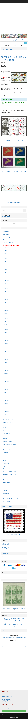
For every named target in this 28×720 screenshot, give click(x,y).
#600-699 (5, 264)
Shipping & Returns (6, 544)
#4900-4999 (6, 381)
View (14, 642)
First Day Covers (6, 433)
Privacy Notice (5, 546)
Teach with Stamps (6, 543)
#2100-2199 (6, 305)
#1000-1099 (6, 275)
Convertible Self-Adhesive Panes (9, 419)
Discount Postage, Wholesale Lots (10, 425)
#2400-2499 (6, 313)
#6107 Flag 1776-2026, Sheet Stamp (14, 534)
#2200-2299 (6, 307)
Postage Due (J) (6, 460)
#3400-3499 (6, 340)
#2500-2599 (6, 316)
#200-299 (5, 253)
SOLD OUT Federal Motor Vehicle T (10, 498)
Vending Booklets (6, 501)
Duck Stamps (5, 427)
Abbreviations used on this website (9, 694)
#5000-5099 (6, 384)
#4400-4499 (6, 367)
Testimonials (4, 630)
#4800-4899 (6, 378)
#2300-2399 (6, 310)
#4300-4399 (6, 365)
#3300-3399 (6, 337)
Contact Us (4, 548)
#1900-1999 (6, 299)
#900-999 (5, 272)
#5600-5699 (6, 400)
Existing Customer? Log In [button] (14, 710)
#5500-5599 (6, 397)
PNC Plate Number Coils (8, 457)
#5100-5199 (6, 387)
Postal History (6, 463)
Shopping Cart (5, 553)
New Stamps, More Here (7, 506)
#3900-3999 (6, 354)
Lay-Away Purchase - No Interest (8, 697)
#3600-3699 (6, 346)
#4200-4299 (6, 362)
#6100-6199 (6, 414)
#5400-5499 (6, 395)
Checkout (17, 45)
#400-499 (5, 258)
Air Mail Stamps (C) (7, 231)
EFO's (4, 430)
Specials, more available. (7, 580)
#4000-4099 (6, 357)
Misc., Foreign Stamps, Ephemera (10, 444)
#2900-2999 (6, 327)
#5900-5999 (6, 408)
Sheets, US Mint (6, 477)
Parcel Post (5, 452)
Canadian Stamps (6, 237)
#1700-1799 (6, 294)
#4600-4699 (6, 373)
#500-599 (5, 261)
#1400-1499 (6, 286)
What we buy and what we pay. (8, 701)
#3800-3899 (6, 351)
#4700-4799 (6, 376)
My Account (23, 45)
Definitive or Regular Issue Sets (9, 422)
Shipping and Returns (6, 700)
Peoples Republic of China (8, 449)
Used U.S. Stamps (7, 496)
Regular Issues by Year (8, 487)
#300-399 (5, 256)
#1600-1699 (6, 291)
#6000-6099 (6, 411)
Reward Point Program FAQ (7, 699)
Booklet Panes (6, 234)
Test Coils (5, 490)
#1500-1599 (6, 288)
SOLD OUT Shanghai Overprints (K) (10, 471)
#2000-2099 (6, 302)
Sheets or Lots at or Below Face (9, 474)
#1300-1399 (6, 283)
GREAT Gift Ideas (6, 438)
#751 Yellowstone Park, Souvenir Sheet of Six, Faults (14, 608)
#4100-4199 (6, 359)
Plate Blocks (5, 455)
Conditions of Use (5, 547)
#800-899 (5, 269)
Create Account (5, 706)
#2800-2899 (6, 324)
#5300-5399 (6, 392)
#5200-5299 (6, 389)
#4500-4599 (6, 370)
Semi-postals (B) (6, 468)
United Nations (6, 493)
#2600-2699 (6, 318)
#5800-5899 (6, 406)
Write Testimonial (14, 648)
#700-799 (5, 266)
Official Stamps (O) (7, 447)
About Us (3, 695)
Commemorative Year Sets (8, 417)
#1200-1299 (6, 280)
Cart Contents (9, 45)
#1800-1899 (6, 297)
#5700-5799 (6, 403)
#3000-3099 (6, 329)
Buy (5, 95)
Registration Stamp (7, 466)
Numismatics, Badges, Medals (9, 441)
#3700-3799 (6, 348)
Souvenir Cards (6, 479)
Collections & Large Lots (8, 242)
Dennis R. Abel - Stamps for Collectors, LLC (18, 714)
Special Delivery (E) (7, 482)
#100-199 (5, 250)
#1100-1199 (6, 277)
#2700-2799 (6, 321)
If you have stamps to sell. (7, 696)
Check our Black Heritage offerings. (10, 39)
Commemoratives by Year (8, 485)
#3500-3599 (6, 343)
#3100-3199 (6, 332)
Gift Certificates (6, 436)
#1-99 (4, 247)
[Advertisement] (14, 19)
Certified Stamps (6, 239)
